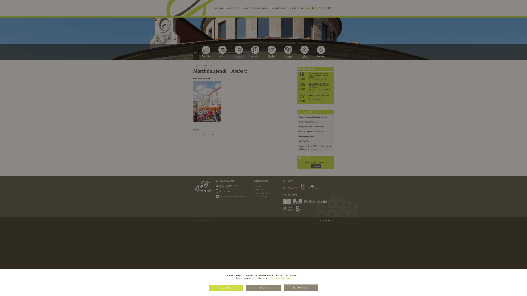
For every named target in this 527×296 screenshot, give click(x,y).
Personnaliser (301, 288)
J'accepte (226, 288)
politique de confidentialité (279, 278)
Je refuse (263, 288)
